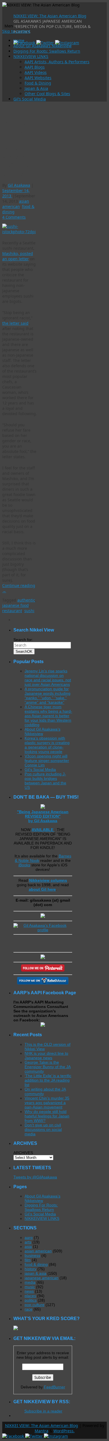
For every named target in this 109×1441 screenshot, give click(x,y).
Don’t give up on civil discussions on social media (43, 1129)
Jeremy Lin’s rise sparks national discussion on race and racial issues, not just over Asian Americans (48, 678)
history (30, 1269)
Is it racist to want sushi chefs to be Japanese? (18, 161)
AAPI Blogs (35, 67)
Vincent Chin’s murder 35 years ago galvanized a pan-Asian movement (47, 1102)
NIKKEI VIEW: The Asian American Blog (49, 15)
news (29, 1291)
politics (31, 1300)
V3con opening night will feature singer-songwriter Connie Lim (47, 760)
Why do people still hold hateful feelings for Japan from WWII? (47, 1116)
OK (24, 651)
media (30, 1282)
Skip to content (16, 31)
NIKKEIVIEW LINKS (30, 56)
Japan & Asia (36, 88)
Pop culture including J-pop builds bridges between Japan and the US (45, 781)
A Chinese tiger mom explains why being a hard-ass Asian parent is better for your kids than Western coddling (48, 716)
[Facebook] (24, 42)
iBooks (24, 865)
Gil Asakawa (19, 185)
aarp (29, 1237)
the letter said (15, 323)
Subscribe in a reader (43, 1411)
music (30, 1287)
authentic (26, 600)
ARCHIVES (23, 1152)
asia (28, 1246)
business (32, 1255)
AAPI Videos (36, 72)
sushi (29, 610)
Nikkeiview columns (48, 880)
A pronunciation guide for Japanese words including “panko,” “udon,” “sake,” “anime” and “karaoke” (47, 696)
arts (28, 1242)
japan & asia (35, 1273)
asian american (15, 203)
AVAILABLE (43, 829)
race (28, 1309)
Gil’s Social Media (29, 99)
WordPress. (64, 1430)
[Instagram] (67, 42)
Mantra (41, 1430)
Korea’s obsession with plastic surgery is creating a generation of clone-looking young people (47, 745)
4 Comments (14, 217)
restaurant (12, 610)
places (30, 1295)
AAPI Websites (38, 77)
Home (18, 40)
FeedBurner (54, 1387)
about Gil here (42, 889)
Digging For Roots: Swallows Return (46, 51)
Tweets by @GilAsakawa (35, 1177)
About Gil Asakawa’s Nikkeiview (42, 45)
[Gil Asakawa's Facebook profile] (42, 930)
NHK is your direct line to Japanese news (46, 1055)
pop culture (34, 1304)
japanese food (15, 605)
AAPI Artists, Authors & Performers (57, 61)
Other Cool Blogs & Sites (47, 93)
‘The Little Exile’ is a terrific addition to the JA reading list (48, 1080)
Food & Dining (38, 83)
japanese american (41, 1278)
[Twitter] (45, 42)
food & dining (36, 1264)
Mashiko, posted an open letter (17, 256)
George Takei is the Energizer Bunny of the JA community (48, 1066)
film (28, 1260)
